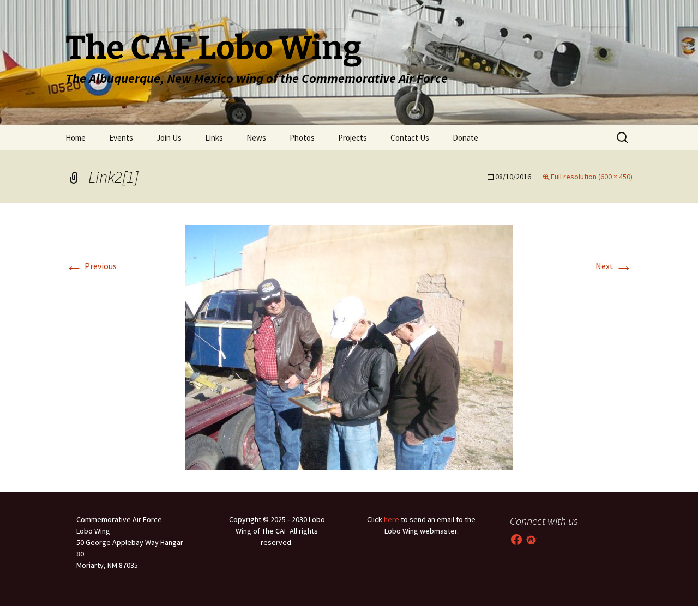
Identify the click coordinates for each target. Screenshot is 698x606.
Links (214, 137)
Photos (302, 137)
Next (614, 265)
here (391, 519)
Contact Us (409, 137)
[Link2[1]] (349, 346)
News (256, 137)
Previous (91, 265)
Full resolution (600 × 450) (592, 176)
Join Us (169, 137)
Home (75, 137)
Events (121, 137)
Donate (465, 137)
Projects (352, 137)
